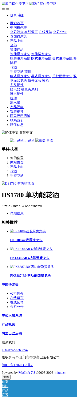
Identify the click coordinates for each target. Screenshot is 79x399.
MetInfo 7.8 (27, 372)
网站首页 (17, 23)
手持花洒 (17, 175)
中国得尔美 (10, 284)
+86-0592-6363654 (15, 350)
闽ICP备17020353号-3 (17, 365)
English (29, 140)
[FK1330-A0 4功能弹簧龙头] (31, 249)
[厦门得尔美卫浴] (39, 4)
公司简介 (17, 293)
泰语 (49, 140)
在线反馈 (17, 302)
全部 (13, 45)
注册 (21, 15)
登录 (13, 15)
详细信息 (17, 213)
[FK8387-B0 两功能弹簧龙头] (32, 267)
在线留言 (17, 298)
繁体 (6, 377)
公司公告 (17, 307)
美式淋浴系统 (12, 315)
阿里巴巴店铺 (12, 333)
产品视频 (8, 324)
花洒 (13, 171)
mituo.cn (60, 372)
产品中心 (17, 167)
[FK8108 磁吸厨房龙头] (28, 231)
